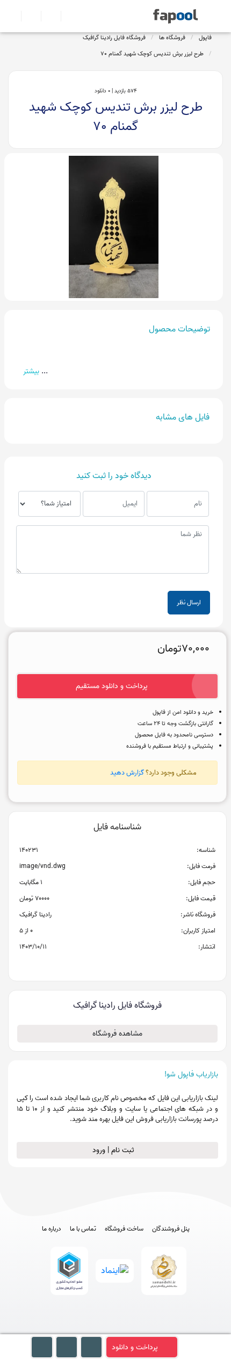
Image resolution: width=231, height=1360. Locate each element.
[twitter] (135, 1329)
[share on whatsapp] (117, 964)
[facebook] (76, 1329)
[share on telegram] (103, 964)
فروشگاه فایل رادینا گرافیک (114, 37)
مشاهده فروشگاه (117, 1034)
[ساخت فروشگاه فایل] (46, 16)
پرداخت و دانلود (135, 1347)
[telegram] (96, 1329)
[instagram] (115, 1329)
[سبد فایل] (12, 16)
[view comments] (130, 964)
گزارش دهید (127, 772)
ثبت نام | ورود (114, 1150)
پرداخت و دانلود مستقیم (112, 686)
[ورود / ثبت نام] (27, 16)
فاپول (205, 37)
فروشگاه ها (172, 37)
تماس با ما (83, 1229)
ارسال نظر (189, 602)
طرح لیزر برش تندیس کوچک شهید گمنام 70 (152, 54)
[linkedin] (155, 1329)
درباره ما (51, 1229)
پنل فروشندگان (171, 1229)
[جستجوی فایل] (66, 16)
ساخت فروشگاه (124, 1229)
